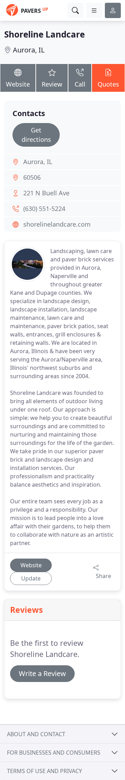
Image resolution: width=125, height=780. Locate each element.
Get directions (36, 135)
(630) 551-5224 (44, 208)
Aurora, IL (28, 50)
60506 (32, 177)
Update (31, 578)
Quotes (108, 84)
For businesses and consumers (53, 752)
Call (80, 84)
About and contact (36, 734)
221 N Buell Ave (46, 193)
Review (52, 84)
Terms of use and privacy (44, 771)
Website (18, 84)
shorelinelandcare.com (57, 224)
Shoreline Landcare (44, 34)
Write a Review (42, 673)
